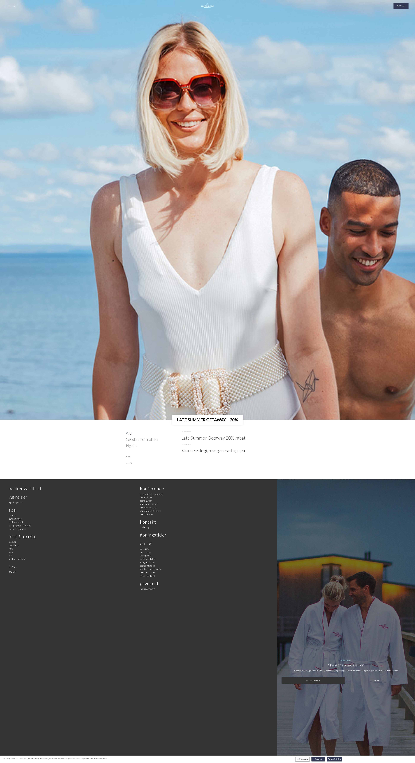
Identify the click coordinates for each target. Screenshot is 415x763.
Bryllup (12, 571)
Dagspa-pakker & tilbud (20, 525)
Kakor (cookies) (147, 575)
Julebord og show (17, 558)
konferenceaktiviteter (150, 511)
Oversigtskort (146, 514)
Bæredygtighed (147, 565)
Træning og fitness (17, 529)
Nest (11, 555)
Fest (13, 566)
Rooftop (12, 515)
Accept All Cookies (334, 759)
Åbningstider (153, 534)
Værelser (18, 497)
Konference (152, 488)
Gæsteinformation (142, 439)
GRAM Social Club (147, 558)
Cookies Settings (302, 759)
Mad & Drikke (23, 536)
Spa (12, 510)
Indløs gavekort (147, 588)
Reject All (318, 759)
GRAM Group (145, 555)
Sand (11, 548)
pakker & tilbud (25, 488)
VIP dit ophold (15, 502)
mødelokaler (146, 497)
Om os (146, 543)
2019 (129, 462)
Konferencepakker (149, 504)
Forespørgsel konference (152, 494)
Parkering (144, 527)
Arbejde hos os (147, 562)
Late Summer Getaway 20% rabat (213, 438)
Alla (129, 433)
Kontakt (148, 522)
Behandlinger (15, 518)
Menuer (12, 541)
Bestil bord (14, 545)
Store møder (146, 500)
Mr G (11, 552)
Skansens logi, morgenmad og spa (213, 450)
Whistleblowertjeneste (150, 569)
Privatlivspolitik (147, 572)
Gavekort (149, 583)
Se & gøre (144, 548)
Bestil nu (401, 6)
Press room (145, 552)
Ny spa (131, 445)
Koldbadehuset (16, 522)
